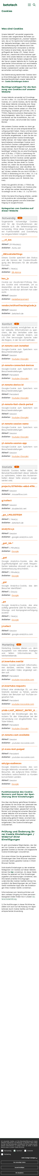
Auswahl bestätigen (19, 1167)
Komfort (7, 323)
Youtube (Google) (20, 359)
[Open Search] (34, 4)
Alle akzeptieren (20, 1172)
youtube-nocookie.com (23, 679)
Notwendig (8, 218)
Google (15, 551)
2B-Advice (16, 272)
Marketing (8, 644)
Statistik (7, 466)
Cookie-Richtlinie (19, 1147)
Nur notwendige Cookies (20, 1162)
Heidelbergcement (20, 299)
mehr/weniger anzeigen (29, 1158)
